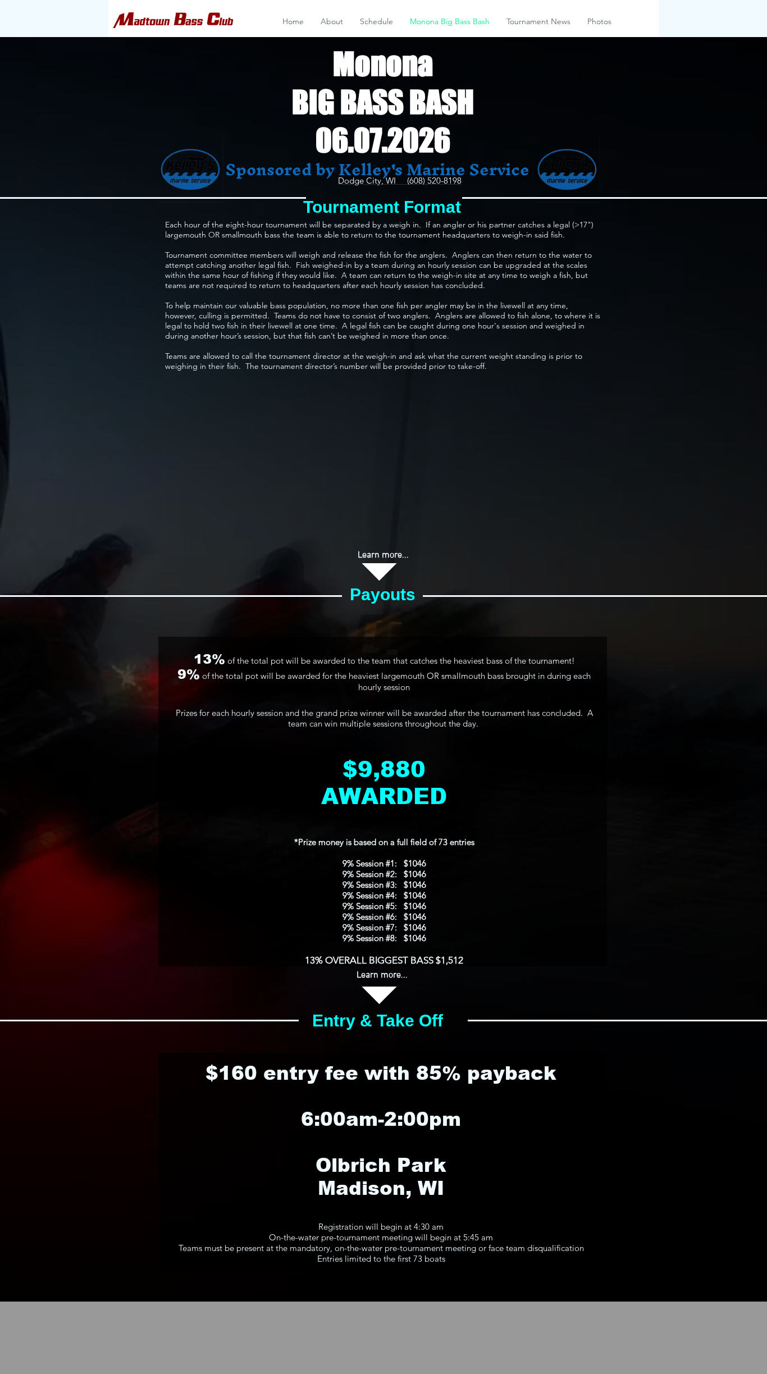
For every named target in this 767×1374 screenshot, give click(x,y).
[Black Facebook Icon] (599, 1178)
